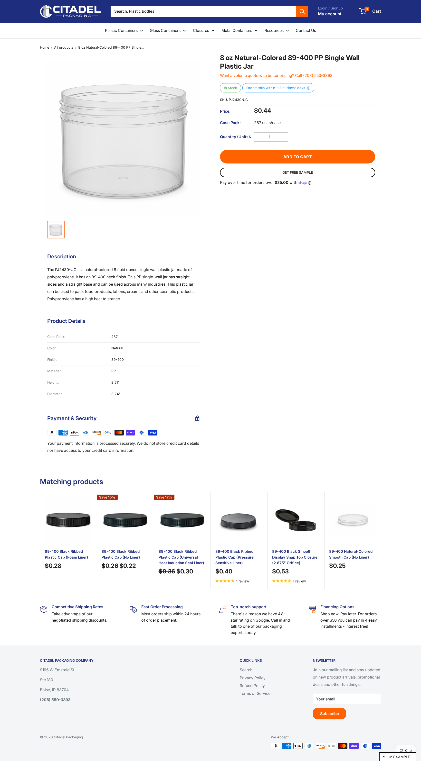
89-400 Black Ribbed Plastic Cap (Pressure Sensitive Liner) (234, 557)
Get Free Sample (297, 172)
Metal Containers (236, 30)
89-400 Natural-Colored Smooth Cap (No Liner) (351, 554)
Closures (201, 30)
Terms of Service (255, 693)
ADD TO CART (297, 156)
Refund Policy (252, 685)
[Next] (375, 540)
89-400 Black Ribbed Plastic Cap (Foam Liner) (66, 554)
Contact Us (306, 30)
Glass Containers (165, 30)
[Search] (302, 11)
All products (63, 47)
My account (329, 13)
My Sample (399, 757)
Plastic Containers (121, 30)
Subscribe (329, 713)
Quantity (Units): (235, 136)
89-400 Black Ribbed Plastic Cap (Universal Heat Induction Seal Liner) (181, 557)
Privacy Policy (253, 677)
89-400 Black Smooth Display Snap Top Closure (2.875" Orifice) (294, 557)
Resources (274, 30)
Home (44, 47)
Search (246, 669)
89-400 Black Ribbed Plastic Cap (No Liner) (121, 554)
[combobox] (203, 11)
